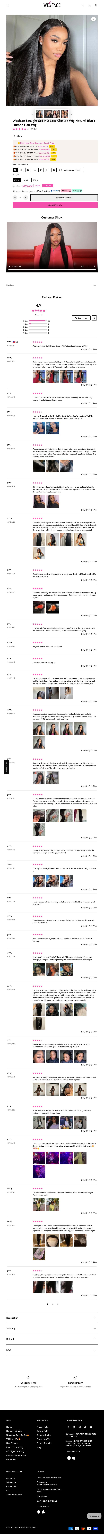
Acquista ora (55, 205)
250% (35, 180)
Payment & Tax (44, 1439)
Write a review (81, 318)
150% (16, 180)
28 (54, 170)
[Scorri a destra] (72, 114)
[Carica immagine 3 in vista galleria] (64, 114)
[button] (83, 5)
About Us (10, 1478)
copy (52, 146)
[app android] (39, 1513)
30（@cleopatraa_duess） (70, 170)
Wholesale (11, 1482)
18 (21, 170)
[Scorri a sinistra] (32, 114)
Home (9, 1427)
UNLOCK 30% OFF (7, 767)
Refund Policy (43, 1431)
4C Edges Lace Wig (15, 1451)
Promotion (11, 1459)
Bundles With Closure (16, 1455)
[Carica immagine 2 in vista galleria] (56, 114)
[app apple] (43, 1513)
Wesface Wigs (18, 1527)
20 (28, 170)
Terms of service (44, 1443)
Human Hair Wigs (14, 1431)
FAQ (8, 1490)
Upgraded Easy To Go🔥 (17, 1435)
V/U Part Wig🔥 (13, 1439)
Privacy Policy (43, 1427)
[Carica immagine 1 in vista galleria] (39, 114)
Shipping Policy (44, 1435)
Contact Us (11, 1486)
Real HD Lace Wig (14, 1447)
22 (35, 170)
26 (47, 170)
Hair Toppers (12, 1443)
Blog (39, 1447)
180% (26, 180)
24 (41, 170)
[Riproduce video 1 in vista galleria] (48, 114)
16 (15, 170)
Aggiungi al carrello (64, 197)
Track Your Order (14, 1494)
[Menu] (7, 5)
